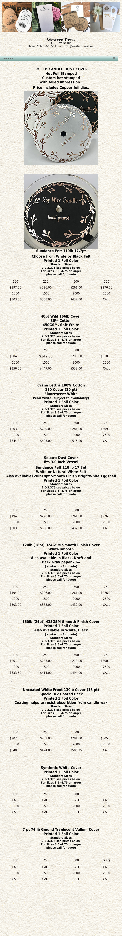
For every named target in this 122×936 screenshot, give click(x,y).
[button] (11, 17)
